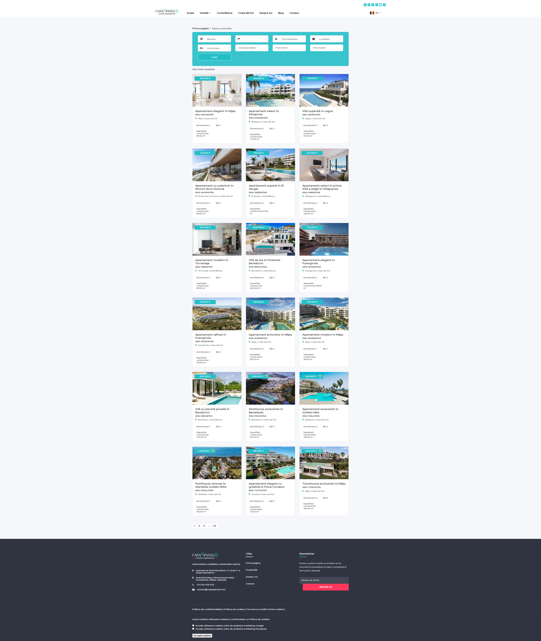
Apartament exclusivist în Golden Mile (320, 410)
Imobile (204, 13)
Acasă (190, 13)
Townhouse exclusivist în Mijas (324, 483)
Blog (281, 13)
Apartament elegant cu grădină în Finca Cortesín (266, 485)
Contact (294, 13)
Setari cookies (276, 609)
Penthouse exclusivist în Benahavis (266, 410)
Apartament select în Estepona (264, 112)
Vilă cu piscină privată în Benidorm (212, 410)
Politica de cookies (234, 609)
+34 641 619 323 (205, 584)
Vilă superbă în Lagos (317, 111)
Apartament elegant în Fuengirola (318, 261)
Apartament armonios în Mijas (270, 334)
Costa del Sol (246, 13)
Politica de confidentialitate (207, 609)
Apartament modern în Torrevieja (211, 261)
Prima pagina (253, 563)
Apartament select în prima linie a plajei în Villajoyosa (322, 187)
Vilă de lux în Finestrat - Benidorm (265, 261)
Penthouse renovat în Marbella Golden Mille (210, 485)
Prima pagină (200, 28)
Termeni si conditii (256, 609)
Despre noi (266, 13)
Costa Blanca (224, 13)
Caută (214, 57)
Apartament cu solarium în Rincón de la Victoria (214, 187)
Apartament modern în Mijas (322, 334)
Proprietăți (251, 570)
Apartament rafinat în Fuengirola (210, 336)
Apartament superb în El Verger (266, 187)
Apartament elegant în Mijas (215, 111)
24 (214, 525)
